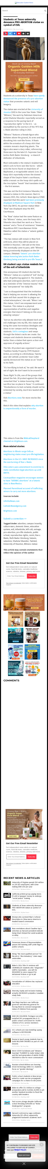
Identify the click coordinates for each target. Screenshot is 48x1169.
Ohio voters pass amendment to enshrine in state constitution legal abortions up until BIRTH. (23, 470)
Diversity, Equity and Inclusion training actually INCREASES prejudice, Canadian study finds (27, 993)
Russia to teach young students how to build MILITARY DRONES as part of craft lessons (27, 1041)
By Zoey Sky (24, 1046)
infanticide (20, 529)
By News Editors (26, 889)
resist (31, 535)
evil (12, 529)
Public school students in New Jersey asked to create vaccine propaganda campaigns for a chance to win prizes (26, 1078)
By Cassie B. (24, 924)
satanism (7, 541)
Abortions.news (15, 398)
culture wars (9, 526)
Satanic (33, 538)
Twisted (33, 541)
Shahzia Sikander (21, 541)
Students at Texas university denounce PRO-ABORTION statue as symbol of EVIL (27, 908)
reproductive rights (19, 535)
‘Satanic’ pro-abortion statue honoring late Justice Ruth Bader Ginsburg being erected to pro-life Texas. (22, 256)
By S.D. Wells (25, 1060)
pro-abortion (9, 532)
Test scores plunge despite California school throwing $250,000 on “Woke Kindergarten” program (26, 1104)
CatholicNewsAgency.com (14, 506)
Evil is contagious (20, 331)
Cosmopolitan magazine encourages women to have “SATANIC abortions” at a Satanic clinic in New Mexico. (23, 481)
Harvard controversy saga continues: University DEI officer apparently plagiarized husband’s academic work (26, 1115)
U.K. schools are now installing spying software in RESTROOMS (27, 1031)
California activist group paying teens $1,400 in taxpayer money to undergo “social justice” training (26, 896)
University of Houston (13, 544)
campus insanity (34, 523)
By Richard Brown (26, 1108)
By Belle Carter (25, 1120)
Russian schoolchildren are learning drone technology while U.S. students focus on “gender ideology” (26, 1067)
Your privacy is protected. (13, 583)
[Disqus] (24, 714)
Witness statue (30, 544)
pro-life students (24, 532)
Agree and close (24, 1155)
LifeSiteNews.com (11, 501)
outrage (37, 529)
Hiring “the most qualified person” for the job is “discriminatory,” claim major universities (27, 956)
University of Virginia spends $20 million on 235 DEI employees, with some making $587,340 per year (28, 884)
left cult (29, 529)
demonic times (22, 526)
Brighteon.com (10, 511)
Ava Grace (19, 29)
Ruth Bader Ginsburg (19, 538)
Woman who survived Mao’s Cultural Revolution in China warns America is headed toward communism (26, 919)
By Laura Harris (25, 949)
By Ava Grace (25, 901)
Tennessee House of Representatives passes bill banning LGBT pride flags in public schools (27, 944)
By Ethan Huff (25, 961)
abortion (22, 523)
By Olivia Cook (25, 1035)
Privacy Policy (20, 1150)
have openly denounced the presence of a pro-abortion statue (24, 99)
